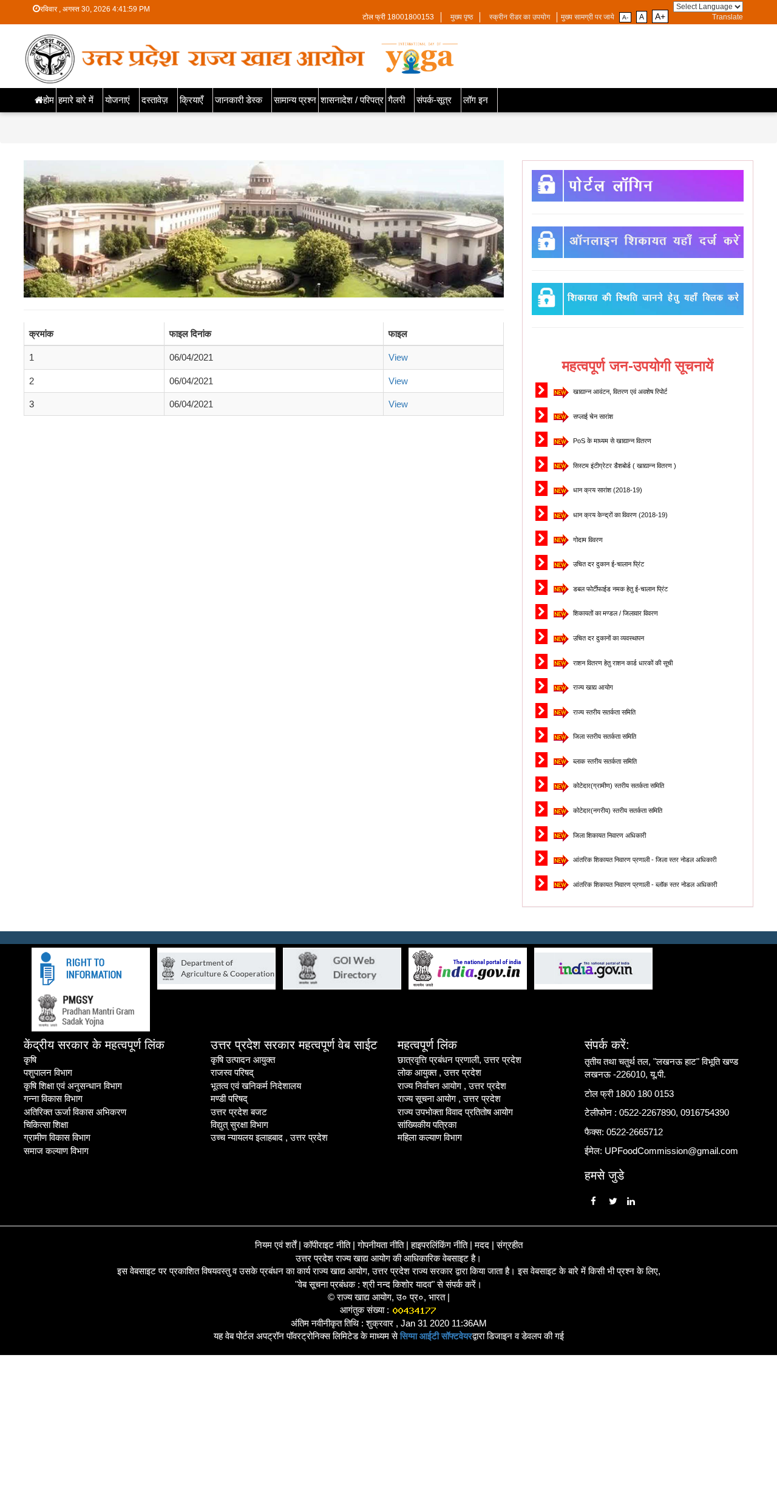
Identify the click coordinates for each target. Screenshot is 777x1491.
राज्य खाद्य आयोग (592, 687)
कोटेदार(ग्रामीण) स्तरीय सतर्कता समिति (617, 785)
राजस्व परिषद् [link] (232, 1072)
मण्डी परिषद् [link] (229, 1098)
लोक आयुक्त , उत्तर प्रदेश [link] (439, 1072)
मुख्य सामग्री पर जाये (587, 17)
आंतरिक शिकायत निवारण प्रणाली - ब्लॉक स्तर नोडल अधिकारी (644, 884)
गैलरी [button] (396, 100)
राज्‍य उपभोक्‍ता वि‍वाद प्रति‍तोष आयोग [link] (455, 1112)
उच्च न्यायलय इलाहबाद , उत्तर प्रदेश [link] (269, 1137)
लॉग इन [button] (475, 100)
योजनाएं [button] (117, 100)
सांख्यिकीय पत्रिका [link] (427, 1124)
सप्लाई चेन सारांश (592, 416)
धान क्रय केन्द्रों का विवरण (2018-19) (619, 514)
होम (48, 100)
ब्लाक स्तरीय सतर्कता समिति (604, 761)
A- (625, 17)
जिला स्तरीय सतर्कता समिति (603, 736)
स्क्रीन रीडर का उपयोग (519, 17)
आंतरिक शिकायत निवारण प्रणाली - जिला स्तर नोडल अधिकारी (643, 859)
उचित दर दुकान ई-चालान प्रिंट (607, 564)
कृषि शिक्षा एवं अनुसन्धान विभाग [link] (73, 1086)
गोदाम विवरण (587, 539)
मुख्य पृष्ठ (461, 17)
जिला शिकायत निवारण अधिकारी (608, 835)
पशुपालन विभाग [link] (48, 1072)
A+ (660, 16)
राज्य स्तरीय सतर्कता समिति (603, 712)
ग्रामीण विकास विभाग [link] (57, 1137)
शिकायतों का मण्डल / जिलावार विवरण (614, 613)
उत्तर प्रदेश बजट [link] (239, 1112)
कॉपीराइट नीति (327, 1245)
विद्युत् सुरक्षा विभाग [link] (239, 1124)
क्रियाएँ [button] (191, 100)
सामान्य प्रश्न (295, 100)
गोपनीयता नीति (381, 1245)
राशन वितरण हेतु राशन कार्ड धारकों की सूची (622, 663)
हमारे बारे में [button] (75, 100)
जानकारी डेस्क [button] (238, 100)
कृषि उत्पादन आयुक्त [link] (243, 1060)
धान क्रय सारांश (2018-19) (606, 490)
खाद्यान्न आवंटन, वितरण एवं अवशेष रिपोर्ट (619, 391)
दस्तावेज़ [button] (154, 100)
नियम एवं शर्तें (275, 1245)
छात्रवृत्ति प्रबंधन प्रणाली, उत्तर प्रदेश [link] (459, 1060)
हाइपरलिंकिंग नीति (439, 1245)
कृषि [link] (30, 1060)
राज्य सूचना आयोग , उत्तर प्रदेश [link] (449, 1098)
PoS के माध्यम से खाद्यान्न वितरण (611, 440)
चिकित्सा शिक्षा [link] (46, 1124)
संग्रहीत (510, 1245)
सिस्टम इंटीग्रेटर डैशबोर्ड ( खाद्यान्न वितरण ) (623, 465)
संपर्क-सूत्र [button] (434, 100)
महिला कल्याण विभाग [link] (430, 1137)
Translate (727, 17)
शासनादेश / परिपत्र (352, 100)
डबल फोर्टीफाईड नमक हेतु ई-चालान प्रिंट (619, 589)
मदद (482, 1245)
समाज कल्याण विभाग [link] (56, 1151)
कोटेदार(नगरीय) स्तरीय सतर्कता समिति (616, 810)
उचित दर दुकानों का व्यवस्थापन (607, 638)
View (398, 357)
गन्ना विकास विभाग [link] (53, 1098)
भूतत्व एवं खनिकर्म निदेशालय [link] (256, 1086)
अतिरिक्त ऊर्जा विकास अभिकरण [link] (75, 1112)
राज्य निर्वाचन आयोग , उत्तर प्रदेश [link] (452, 1086)
